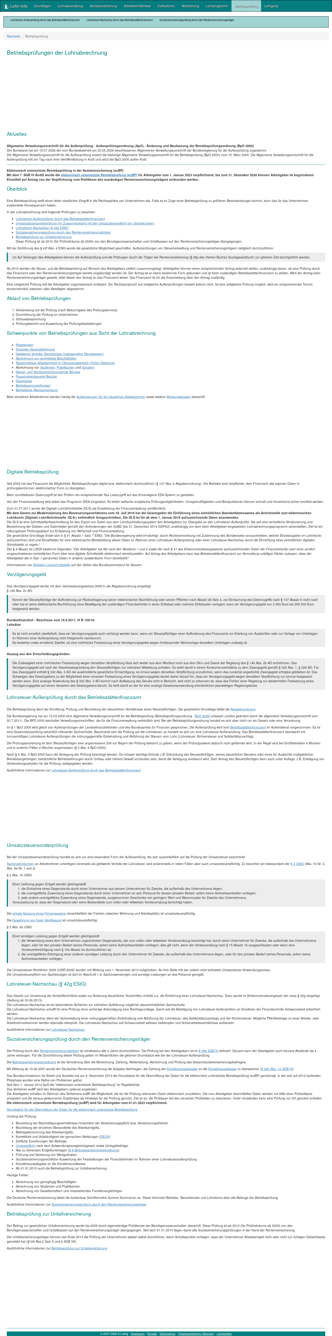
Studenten (47, 367)
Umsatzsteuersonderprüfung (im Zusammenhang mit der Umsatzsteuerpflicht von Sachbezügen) (85, 223)
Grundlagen (42, 6)
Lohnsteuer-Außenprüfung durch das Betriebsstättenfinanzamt (45, 20)
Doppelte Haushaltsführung (35, 349)
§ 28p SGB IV (208, 1050)
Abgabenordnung (243, 709)
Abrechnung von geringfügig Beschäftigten (46, 358)
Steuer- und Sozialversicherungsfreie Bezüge (48, 372)
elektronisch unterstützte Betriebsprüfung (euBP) (99, 175)
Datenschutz (167, 1334)
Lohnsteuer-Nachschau (68, 1029)
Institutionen (166, 6)
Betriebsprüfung (246, 6)
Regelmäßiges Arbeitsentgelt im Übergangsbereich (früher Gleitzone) (65, 363)
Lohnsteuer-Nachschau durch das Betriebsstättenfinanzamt (120, 20)
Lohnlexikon (224, 1334)
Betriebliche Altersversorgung (37, 390)
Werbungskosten (178, 396)
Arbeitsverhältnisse (137, 6)
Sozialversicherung (103, 6)
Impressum (138, 1334)
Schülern (88, 367)
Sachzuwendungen (20, 863)
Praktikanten (66, 367)
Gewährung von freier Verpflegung (37, 920)
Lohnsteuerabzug (70, 6)
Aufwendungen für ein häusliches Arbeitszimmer (110, 396)
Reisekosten (24, 344)
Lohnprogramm (217, 6)
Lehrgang (271, 6)
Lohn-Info (18, 6)
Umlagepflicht (25, 1145)
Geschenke (24, 381)
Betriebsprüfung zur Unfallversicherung (44, 236)
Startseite (13, 36)
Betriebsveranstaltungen (33, 385)
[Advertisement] (142, 95)
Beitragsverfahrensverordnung (34, 1062)
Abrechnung (190, 6)
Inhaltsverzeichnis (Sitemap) (196, 1334)
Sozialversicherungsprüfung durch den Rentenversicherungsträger (196, 20)
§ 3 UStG (297, 863)
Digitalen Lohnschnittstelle (51, 565)
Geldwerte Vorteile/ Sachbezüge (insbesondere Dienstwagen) (60, 354)
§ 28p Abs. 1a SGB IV (276, 1068)
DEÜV (105, 1136)
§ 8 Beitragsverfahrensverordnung (93, 1150)
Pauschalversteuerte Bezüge (36, 376)
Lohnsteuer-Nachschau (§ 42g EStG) (42, 227)
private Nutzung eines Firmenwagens (39, 913)
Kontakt (152, 1334)
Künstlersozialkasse (222, 1068)
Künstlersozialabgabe (182, 1068)
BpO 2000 (202, 716)
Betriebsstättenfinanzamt (248, 727)
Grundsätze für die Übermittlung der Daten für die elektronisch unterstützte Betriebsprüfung (72, 1109)
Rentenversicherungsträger (59, 1050)
